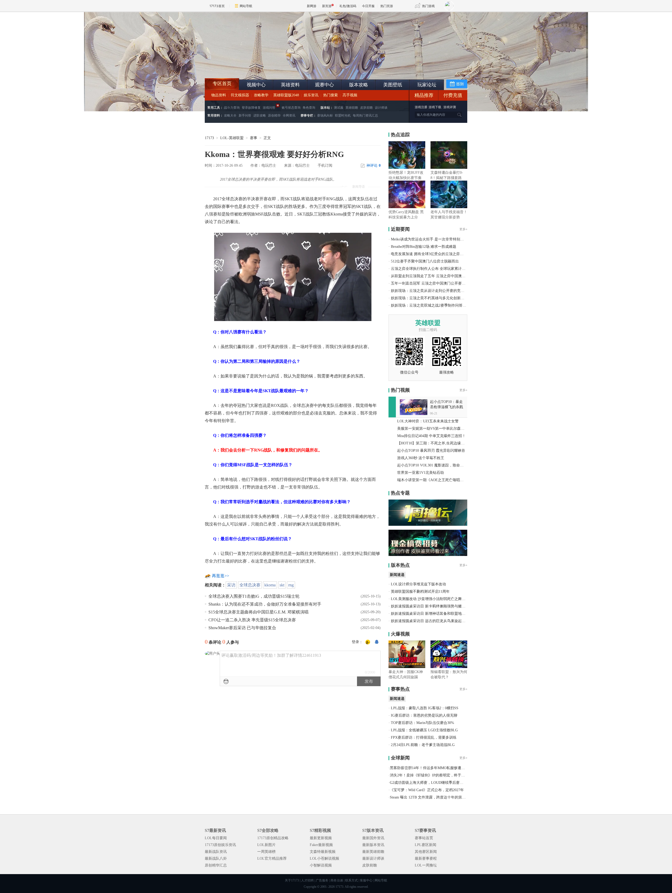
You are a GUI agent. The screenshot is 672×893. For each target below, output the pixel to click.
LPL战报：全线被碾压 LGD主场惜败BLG (424, 730)
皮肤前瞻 (366, 107)
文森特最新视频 (322, 852)
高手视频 (350, 95)
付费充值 (452, 95)
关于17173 (292, 880)
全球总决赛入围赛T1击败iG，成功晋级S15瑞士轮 (254, 596)
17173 (209, 138)
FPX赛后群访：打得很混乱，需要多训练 (423, 737)
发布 (369, 681)
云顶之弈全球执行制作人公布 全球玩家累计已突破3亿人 (436, 269)
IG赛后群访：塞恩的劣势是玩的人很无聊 (424, 715)
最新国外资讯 (373, 838)
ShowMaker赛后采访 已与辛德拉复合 (242, 628)
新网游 (311, 6)
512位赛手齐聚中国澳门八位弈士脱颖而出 (425, 261)
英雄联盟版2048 (286, 95)
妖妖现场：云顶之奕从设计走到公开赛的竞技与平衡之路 (437, 291)
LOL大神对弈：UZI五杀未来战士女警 (428, 421)
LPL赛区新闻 (425, 845)
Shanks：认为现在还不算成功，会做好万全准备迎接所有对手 (264, 604)
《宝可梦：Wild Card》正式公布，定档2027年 (427, 790)
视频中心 (256, 84)
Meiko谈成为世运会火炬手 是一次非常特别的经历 (431, 239)
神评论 (373, 165)
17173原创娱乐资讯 (220, 845)
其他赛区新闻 (426, 852)
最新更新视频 (321, 838)
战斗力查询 (232, 107)
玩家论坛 (426, 84)
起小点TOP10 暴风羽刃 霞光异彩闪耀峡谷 (431, 451)
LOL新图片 (266, 845)
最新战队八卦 (216, 858)
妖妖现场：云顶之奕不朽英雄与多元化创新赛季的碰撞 (435, 298)
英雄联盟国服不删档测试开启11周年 (420, 591)
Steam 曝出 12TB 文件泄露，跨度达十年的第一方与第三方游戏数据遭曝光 (450, 797)
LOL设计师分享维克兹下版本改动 (418, 584)
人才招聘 (307, 880)
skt (282, 585)
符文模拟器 (240, 95)
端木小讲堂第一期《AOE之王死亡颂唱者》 (432, 480)
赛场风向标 (325, 115)
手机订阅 (325, 165)
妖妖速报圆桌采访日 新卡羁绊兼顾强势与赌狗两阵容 (433, 606)
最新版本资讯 (373, 845)
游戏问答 (269, 107)
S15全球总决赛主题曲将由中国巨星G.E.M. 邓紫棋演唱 (258, 612)
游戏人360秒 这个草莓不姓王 (420, 458)
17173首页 (217, 6)
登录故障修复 (251, 107)
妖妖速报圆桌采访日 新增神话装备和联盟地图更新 (432, 614)
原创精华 (274, 115)
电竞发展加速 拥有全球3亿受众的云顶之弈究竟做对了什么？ (440, 254)
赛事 (253, 138)
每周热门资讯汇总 (365, 115)
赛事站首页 (424, 838)
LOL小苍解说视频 (324, 858)
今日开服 (368, 6)
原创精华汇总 (216, 865)
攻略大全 (230, 115)
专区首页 (222, 83)
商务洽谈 (336, 880)
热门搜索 (330, 95)
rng (291, 585)
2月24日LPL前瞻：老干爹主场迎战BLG (423, 745)
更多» (463, 229)
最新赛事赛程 (426, 858)
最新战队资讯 (216, 852)
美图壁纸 (392, 84)
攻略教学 (261, 95)
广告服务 (322, 880)
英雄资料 (290, 84)
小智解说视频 (321, 865)
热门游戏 (428, 6)
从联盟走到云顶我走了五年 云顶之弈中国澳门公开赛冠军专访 (441, 276)
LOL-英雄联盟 (232, 138)
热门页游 (386, 6)
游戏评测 (449, 107)
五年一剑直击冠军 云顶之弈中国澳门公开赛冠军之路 (433, 283)
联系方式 (351, 880)
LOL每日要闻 (216, 838)
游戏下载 (435, 107)
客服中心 (366, 880)
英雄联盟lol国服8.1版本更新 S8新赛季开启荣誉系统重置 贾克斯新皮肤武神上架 (245, 66)
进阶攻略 (259, 115)
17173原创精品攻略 (272, 838)
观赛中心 (324, 84)
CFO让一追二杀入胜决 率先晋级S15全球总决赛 (252, 620)
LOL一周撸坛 (426, 865)
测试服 (338, 107)
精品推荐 (423, 95)
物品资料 (218, 95)
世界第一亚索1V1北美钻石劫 (420, 473)
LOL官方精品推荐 (272, 858)
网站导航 (246, 6)
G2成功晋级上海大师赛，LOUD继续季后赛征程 (428, 783)
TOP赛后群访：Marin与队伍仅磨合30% (422, 723)
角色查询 (309, 107)
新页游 (327, 6)
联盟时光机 (343, 115)
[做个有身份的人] (368, 642)
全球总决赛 (249, 585)
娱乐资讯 (311, 95)
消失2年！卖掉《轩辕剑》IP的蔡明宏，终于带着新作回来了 (438, 775)
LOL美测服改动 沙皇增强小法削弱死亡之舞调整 (430, 599)
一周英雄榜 (266, 852)
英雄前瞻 (351, 107)
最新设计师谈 (373, 858)
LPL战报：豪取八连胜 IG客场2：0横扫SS (424, 708)
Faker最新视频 (321, 845)
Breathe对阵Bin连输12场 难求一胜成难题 (423, 247)
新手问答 (245, 115)
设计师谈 (381, 107)
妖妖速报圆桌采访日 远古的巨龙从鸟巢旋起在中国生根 (435, 621)
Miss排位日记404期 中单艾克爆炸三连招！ (431, 436)
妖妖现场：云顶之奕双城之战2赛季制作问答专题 (430, 305)
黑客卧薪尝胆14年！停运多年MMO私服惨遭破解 (429, 768)
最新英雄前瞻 (373, 852)
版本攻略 (358, 84)
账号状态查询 (291, 107)
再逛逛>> (220, 576)
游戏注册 (421, 107)
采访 (231, 585)
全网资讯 (289, 115)
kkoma (270, 585)
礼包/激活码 (347, 6)
